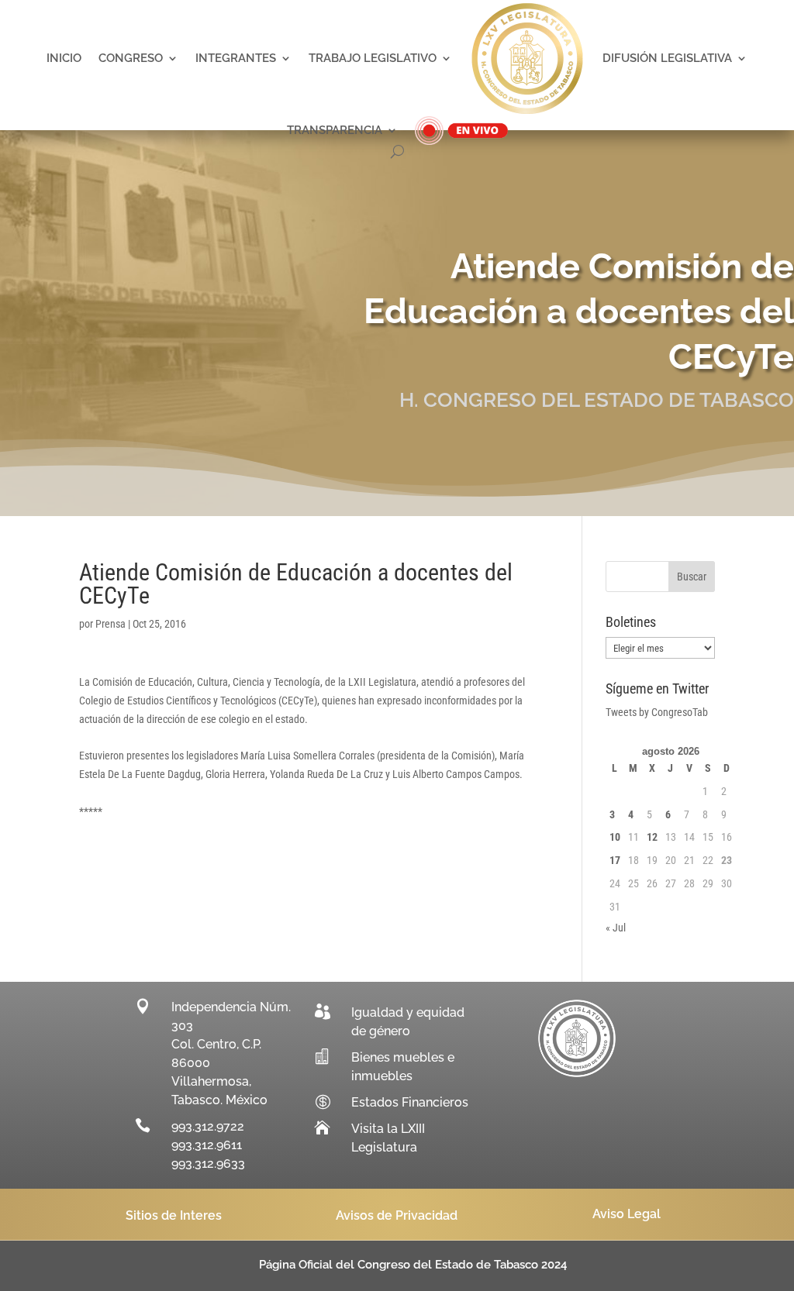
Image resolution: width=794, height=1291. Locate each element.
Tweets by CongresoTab (657, 712)
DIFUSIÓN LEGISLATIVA (667, 58)
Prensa (110, 624)
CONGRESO (130, 58)
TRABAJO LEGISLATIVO (373, 58)
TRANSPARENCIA (334, 130)
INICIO (64, 58)
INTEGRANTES (235, 58)
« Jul (616, 927)
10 (614, 837)
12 (652, 837)
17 (614, 860)
